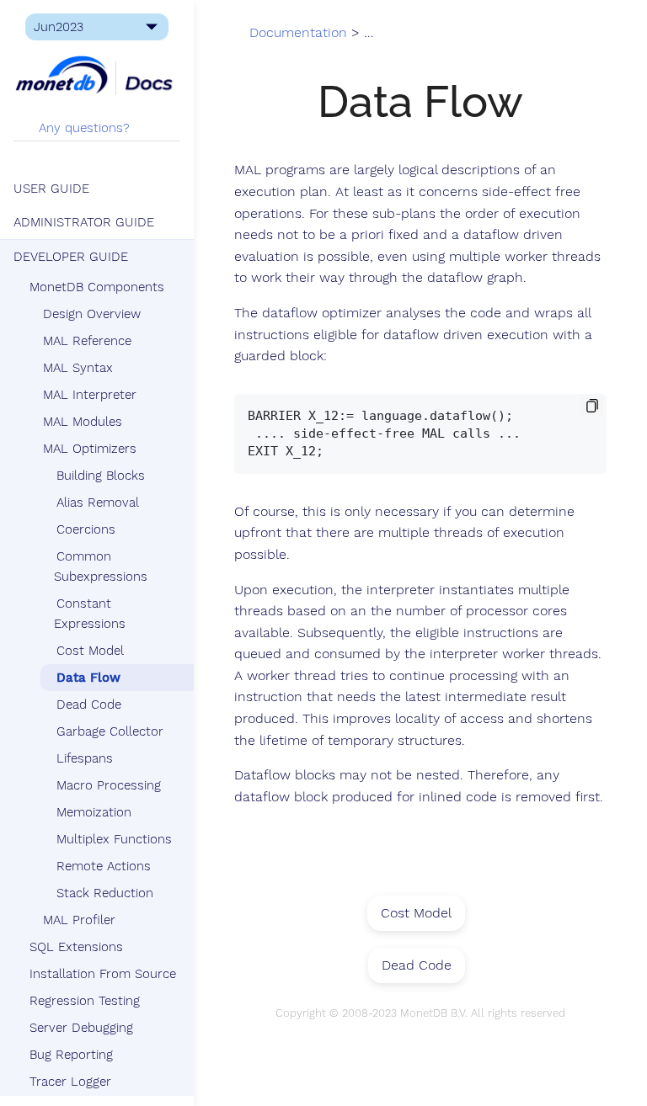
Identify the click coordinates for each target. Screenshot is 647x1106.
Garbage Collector (109, 731)
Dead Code (88, 704)
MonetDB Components (96, 287)
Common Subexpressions (100, 566)
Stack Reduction (104, 893)
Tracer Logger (70, 1081)
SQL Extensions (76, 946)
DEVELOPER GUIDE (70, 256)
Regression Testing (84, 1000)
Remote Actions (103, 866)
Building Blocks (100, 475)
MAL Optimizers (89, 448)
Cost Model (90, 650)
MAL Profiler (79, 920)
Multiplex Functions (114, 839)
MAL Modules (82, 421)
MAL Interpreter (89, 394)
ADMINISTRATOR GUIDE (83, 222)
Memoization (93, 812)
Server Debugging (81, 1027)
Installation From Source (102, 973)
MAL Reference (87, 340)
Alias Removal (97, 502)
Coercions (85, 529)
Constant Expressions (90, 613)
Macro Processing (108, 785)
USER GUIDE (51, 188)
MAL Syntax (78, 367)
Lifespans (84, 758)
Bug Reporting (71, 1054)
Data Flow (88, 677)
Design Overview (92, 314)
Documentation (298, 32)
